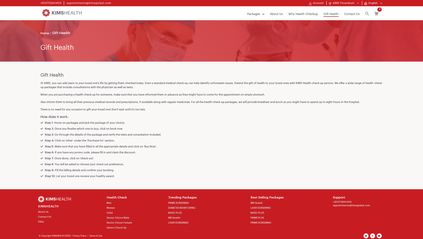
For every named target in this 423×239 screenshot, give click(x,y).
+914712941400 (51, 3)
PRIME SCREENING (178, 203)
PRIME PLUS (257, 218)
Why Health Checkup (303, 14)
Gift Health (331, 14)
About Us (276, 14)
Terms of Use (95, 236)
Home (44, 33)
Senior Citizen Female (119, 223)
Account (318, 3)
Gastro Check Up (116, 228)
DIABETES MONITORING (181, 208)
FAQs (41, 222)
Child (110, 213)
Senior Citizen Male (118, 218)
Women (111, 208)
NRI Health (174, 218)
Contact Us (352, 14)
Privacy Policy (79, 236)
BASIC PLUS (175, 213)
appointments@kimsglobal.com (89, 3)
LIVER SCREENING (178, 223)
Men (109, 203)
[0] (376, 14)
